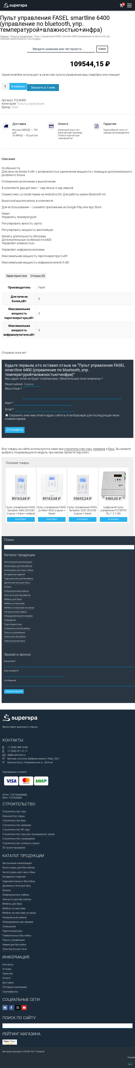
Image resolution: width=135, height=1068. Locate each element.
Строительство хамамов (16, 825)
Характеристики (16, 275)
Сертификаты (10, 991)
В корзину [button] (20, 519)
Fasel (14, 107)
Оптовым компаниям (14, 987)
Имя (9, 403)
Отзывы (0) (37, 275)
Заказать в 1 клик (43, 87)
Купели (7, 586)
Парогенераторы (13, 624)
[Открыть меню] (129, 5)
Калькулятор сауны (13, 816)
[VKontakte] (4, 1007)
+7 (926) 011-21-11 (17, 751)
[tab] (16, 276)
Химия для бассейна (15, 636)
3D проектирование (13, 847)
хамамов (99, 449)
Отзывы (7, 968)
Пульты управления (21, 36)
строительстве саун (78, 449)
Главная (4, 36)
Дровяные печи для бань (17, 582)
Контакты (8, 964)
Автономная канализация (18, 561)
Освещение (10, 620)
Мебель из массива (14, 603)
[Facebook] (11, 1007)
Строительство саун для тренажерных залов (28, 834)
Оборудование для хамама (18, 615)
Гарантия (7, 973)
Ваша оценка (14, 384)
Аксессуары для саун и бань (18, 570)
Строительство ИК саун (16, 829)
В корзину (18, 86)
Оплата (6, 978)
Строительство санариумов (18, 838)
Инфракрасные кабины (16, 591)
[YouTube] (24, 1007)
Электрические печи (14, 640)
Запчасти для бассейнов (17, 595)
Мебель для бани (13, 599)
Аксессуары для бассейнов (18, 566)
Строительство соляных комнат (21, 843)
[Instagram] (17, 1007)
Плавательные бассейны (17, 628)
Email (9, 409)
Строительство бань (14, 820)
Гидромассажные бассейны (18, 578)
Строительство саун (14, 811)
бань (111, 449)
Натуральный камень (15, 611)
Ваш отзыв (13, 388)
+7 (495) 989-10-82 (17, 747)
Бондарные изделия (14, 574)
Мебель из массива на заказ (19, 607)
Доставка (8, 982)
